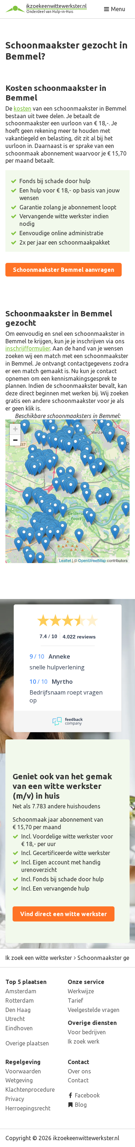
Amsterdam (20, 991)
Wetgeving (19, 1080)
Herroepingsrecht (27, 1108)
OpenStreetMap (92, 560)
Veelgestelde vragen (94, 1010)
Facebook (86, 1095)
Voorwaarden (23, 1071)
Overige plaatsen (27, 1043)
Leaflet (65, 560)
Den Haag (18, 1010)
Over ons (79, 1071)
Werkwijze (81, 991)
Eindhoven (19, 1028)
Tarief (75, 1000)
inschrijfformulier (27, 348)
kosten (22, 108)
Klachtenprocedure (30, 1089)
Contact (78, 1080)
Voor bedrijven (87, 1032)
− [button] (15, 440)
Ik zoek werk (83, 1041)
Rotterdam (19, 1000)
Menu (117, 9)
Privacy (14, 1099)
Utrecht (15, 1019)
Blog (80, 1104)
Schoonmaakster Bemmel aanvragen (63, 269)
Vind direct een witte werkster (63, 914)
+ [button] (15, 428)
